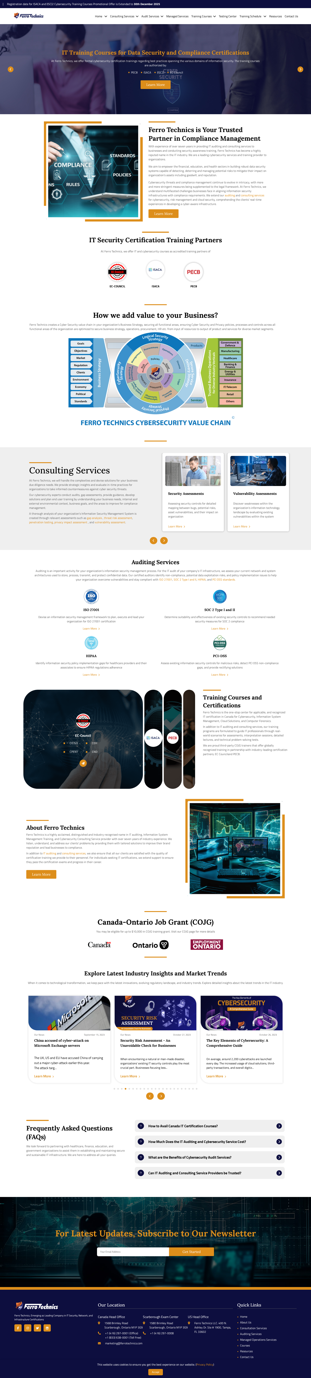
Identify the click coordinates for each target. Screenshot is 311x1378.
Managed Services (177, 16)
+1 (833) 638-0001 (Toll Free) (123, 1337)
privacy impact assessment (71, 522)
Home (99, 16)
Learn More (259, 88)
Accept (155, 1372)
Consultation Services (253, 1328)
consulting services (252, 195)
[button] (10, 69)
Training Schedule (251, 16)
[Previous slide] (150, 1096)
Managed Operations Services (258, 1339)
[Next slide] (161, 1096)
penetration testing (41, 522)
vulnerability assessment (110, 522)
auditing (230, 195)
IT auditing (49, 853)
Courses (245, 1345)
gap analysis (94, 518)
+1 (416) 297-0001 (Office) (121, 1333)
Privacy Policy (204, 1364)
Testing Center (228, 16)
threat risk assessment (118, 518)
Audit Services (150, 16)
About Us (245, 1322)
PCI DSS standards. (223, 579)
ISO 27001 (165, 579)
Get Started (191, 1252)
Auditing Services (251, 1334)
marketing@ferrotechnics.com (123, 1343)
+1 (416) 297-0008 (162, 1333)
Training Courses (201, 16)
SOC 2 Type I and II (185, 579)
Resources (275, 16)
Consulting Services (122, 16)
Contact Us (291, 16)
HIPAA (202, 579)
